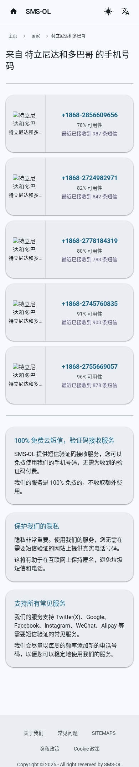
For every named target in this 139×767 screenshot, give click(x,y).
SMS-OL (38, 11)
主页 (13, 36)
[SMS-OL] (13, 11)
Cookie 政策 (87, 749)
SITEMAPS (103, 733)
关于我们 (33, 733)
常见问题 (68, 733)
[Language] (125, 11)
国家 (35, 36)
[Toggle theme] (108, 11)
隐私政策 (50, 749)
